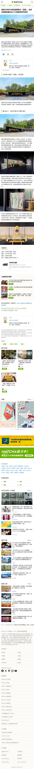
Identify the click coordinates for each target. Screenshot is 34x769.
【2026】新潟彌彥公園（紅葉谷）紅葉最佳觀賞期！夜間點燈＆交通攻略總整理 (22, 602)
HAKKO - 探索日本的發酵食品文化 (10, 742)
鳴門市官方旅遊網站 (7, 739)
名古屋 (15, 466)
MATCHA (6, 366)
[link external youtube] (16, 671)
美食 (5, 481)
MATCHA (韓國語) (6, 693)
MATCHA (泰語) (5, 689)
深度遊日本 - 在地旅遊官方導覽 (9, 723)
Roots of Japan (6, 736)
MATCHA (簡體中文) (6, 696)
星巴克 (7, 470)
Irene (21, 366)
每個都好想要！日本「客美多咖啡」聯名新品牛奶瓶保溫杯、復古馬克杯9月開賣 (22, 508)
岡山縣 (19, 662)
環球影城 (20, 466)
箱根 (3, 470)
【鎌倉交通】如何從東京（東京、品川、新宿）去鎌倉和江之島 (21, 573)
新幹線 (16, 472)
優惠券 (10, 5)
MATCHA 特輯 (27, 5)
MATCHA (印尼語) (6, 700)
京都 (11, 466)
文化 (20, 485)
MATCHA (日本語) (6, 679)
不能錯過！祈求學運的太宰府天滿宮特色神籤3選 (20, 287)
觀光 (22, 344)
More (29, 399)
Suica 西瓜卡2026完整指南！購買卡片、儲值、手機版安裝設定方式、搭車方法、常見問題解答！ (22, 544)
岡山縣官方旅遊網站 (7, 732)
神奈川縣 (4, 662)
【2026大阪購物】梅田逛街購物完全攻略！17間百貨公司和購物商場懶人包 (22, 558)
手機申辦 (21, 472)
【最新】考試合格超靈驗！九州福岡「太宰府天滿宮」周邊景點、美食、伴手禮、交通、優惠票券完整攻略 (20, 294)
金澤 (18, 468)
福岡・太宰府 (13, 344)
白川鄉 (12, 470)
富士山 (30, 468)
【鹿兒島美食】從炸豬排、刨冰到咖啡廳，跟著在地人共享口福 (22, 587)
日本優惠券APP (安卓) (7, 717)
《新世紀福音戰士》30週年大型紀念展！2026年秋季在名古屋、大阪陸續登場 (22, 515)
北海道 (3, 468)
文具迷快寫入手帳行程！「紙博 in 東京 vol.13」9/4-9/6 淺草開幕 (22, 530)
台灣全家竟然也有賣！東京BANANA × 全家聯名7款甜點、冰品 (22, 522)
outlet (3, 472)
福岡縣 (4, 5)
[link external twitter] (6, 671)
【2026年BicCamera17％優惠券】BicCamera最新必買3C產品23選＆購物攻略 (22, 551)
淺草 (12, 472)
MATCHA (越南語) (6, 703)
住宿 (20, 481)
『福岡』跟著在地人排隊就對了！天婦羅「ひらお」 (9, 384)
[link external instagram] (12, 671)
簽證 (8, 472)
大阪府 (19, 652)
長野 (26, 468)
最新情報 (18, 5)
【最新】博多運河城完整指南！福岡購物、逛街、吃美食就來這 (8, 362)
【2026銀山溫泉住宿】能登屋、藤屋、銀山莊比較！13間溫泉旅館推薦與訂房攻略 (22, 610)
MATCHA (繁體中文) (6, 686)
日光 (24, 470)
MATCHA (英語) (5, 683)
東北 (17, 470)
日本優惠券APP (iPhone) (7, 713)
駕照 (21, 470)
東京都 (3, 652)
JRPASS (27, 466)
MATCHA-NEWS (13, 63)
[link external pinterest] (9, 671)
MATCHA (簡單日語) (6, 706)
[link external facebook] (2, 671)
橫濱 (22, 468)
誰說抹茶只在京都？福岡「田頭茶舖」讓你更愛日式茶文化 (24, 362)
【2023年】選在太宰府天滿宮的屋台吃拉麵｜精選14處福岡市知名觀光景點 (20, 280)
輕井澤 (13, 468)
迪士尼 (29, 470)
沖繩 (3, 466)
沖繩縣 (19, 659)
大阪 (7, 466)
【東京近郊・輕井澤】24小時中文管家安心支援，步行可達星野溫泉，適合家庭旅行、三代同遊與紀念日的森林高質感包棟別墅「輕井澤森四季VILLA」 (22, 568)
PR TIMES (8, 310)
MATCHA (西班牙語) (6, 710)
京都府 (3, 656)
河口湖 (8, 468)
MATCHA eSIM (5, 720)
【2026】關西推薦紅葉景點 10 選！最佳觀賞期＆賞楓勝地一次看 (22, 617)
